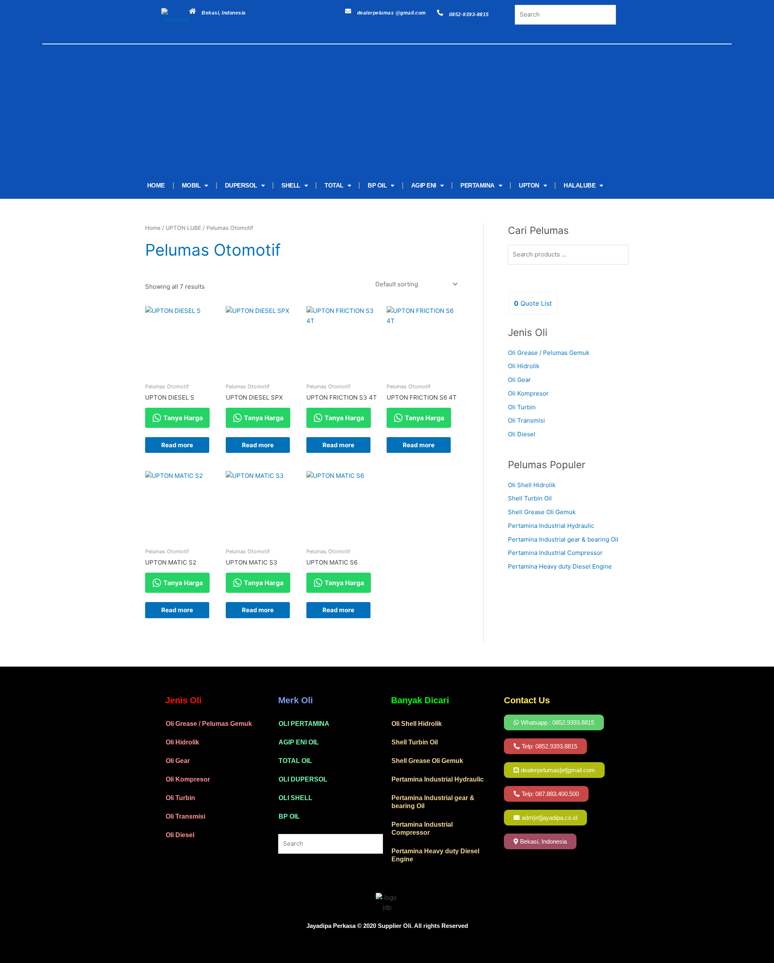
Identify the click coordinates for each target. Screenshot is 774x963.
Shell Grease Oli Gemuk (542, 512)
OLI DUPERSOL (303, 779)
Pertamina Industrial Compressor (555, 553)
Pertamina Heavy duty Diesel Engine (560, 566)
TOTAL (334, 185)
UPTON (529, 185)
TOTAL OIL (295, 760)
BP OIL (377, 185)
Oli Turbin (522, 407)
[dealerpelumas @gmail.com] (348, 11)
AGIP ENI (423, 185)
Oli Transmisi (526, 420)
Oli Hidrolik (523, 366)
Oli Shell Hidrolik (532, 485)
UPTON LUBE (183, 228)
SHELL (290, 185)
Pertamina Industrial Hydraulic (551, 525)
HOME (156, 185)
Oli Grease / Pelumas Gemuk (548, 352)
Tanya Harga (182, 418)
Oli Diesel (521, 434)
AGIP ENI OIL (299, 742)
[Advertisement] (375, 111)
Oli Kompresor (528, 393)
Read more (177, 445)
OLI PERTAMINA (304, 723)
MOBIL (191, 185)
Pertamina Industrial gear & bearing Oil (563, 539)
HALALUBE (579, 185)
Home (152, 228)
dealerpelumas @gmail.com (391, 13)
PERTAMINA (477, 185)
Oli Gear (519, 380)
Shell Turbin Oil (530, 498)
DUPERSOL (241, 185)
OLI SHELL (295, 797)
